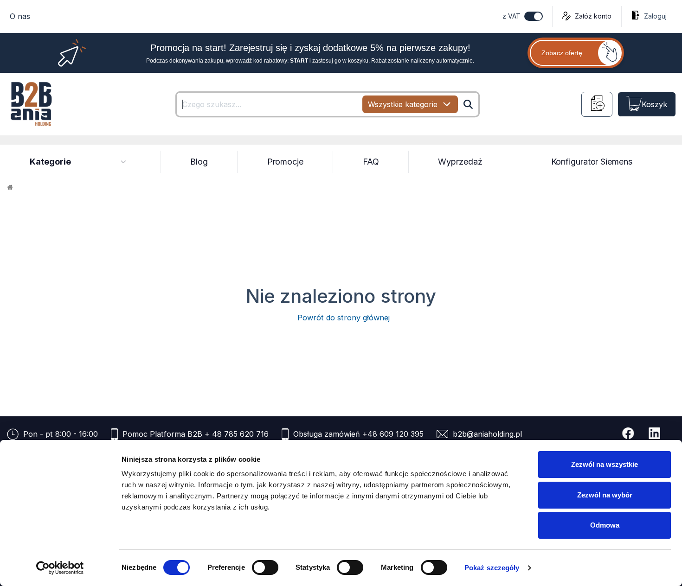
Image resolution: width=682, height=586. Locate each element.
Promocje (285, 161)
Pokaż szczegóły (492, 568)
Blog (199, 161)
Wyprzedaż (460, 161)
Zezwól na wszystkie (604, 464)
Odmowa (604, 525)
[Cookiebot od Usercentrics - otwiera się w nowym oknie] (60, 568)
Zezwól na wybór (604, 495)
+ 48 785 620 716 (237, 434)
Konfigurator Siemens (591, 161)
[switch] (265, 567)
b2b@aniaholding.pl (487, 434)
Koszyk (654, 104)
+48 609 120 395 (393, 434)
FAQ (371, 161)
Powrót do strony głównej (341, 317)
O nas (20, 16)
